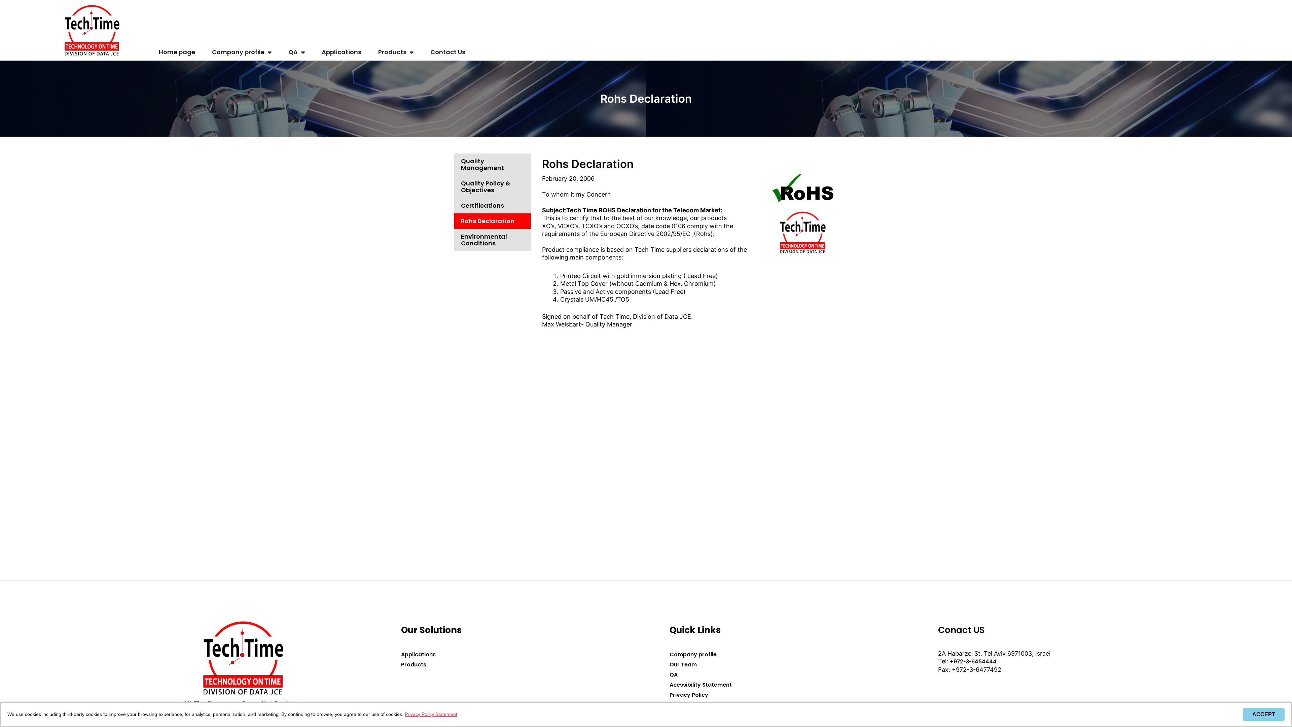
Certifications (482, 205)
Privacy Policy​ (689, 695)
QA (293, 52)
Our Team (683, 664)
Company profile (238, 52)
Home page (177, 52)
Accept (1263, 714)
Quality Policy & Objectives (485, 186)
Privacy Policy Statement (431, 714)
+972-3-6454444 (973, 661)
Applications (341, 52)
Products (392, 52)
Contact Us (447, 52)
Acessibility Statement (701, 685)
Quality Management (482, 164)
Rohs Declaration (487, 221)
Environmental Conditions (484, 239)
